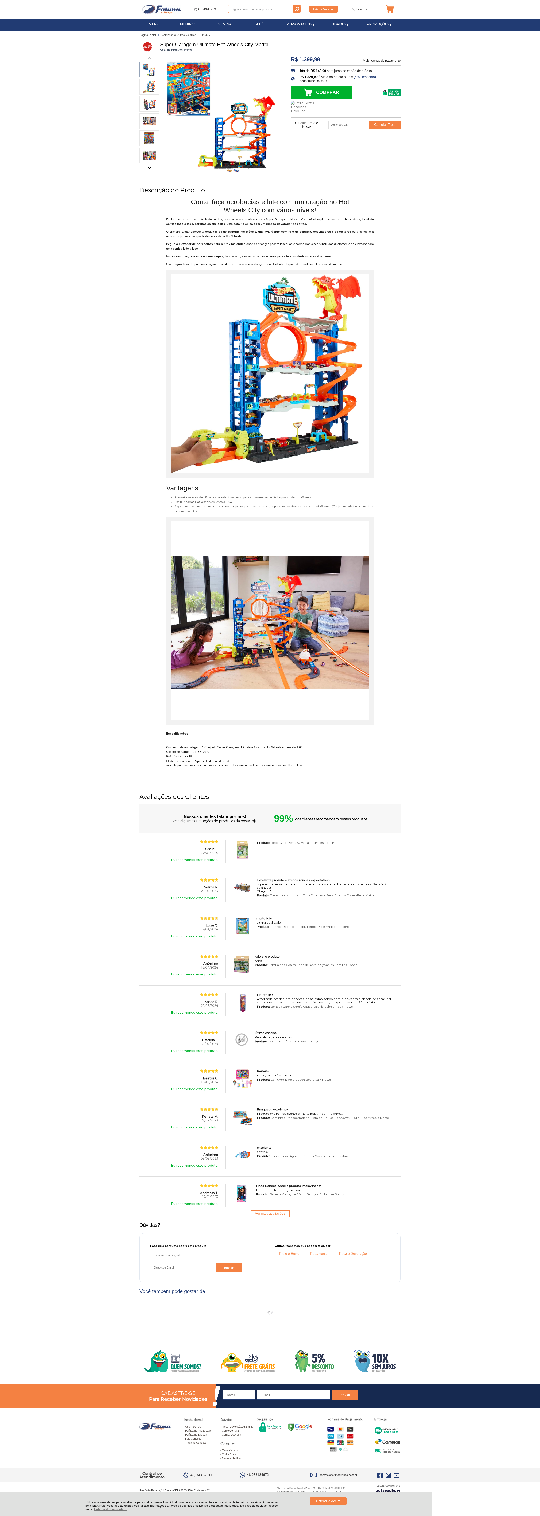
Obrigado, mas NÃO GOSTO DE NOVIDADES (317, 729)
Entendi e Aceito (328, 1501)
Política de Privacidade (110, 1509)
